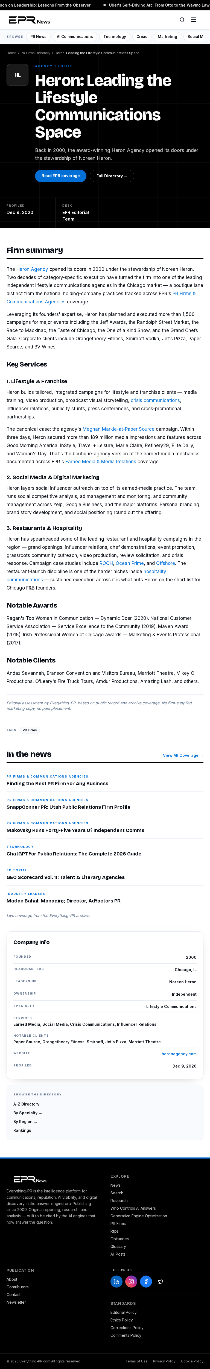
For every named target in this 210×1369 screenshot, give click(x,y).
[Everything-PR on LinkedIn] (116, 1282)
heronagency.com (179, 1053)
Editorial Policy (123, 1312)
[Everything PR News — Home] (28, 19)
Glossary (118, 1246)
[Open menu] (193, 19)
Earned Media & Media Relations (100, 461)
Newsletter (16, 1302)
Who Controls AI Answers (133, 1208)
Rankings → (24, 1130)
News (115, 1185)
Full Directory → (112, 176)
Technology (114, 36)
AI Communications (75, 36)
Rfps (114, 1231)
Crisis (141, 36)
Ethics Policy (121, 1320)
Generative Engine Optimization (138, 1215)
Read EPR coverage (61, 175)
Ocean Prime (130, 563)
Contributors (18, 1287)
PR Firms (30, 730)
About (12, 1279)
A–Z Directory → (28, 1104)
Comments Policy (125, 1335)
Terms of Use (137, 1361)
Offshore (165, 563)
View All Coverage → (183, 755)
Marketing (167, 36)
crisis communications (155, 400)
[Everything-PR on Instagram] (131, 1282)
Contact (14, 1294)
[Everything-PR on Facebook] (146, 1282)
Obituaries (119, 1238)
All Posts (118, 1254)
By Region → (25, 1121)
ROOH (106, 563)
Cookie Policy (192, 1361)
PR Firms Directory (35, 53)
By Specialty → (27, 1112)
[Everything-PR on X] (161, 1282)
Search (116, 1193)
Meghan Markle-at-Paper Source (118, 429)
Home (11, 53)
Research (119, 1200)
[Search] (182, 20)
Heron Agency (32, 269)
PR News (38, 36)
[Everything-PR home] (53, 1179)
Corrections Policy (127, 1327)
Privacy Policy (164, 1361)
